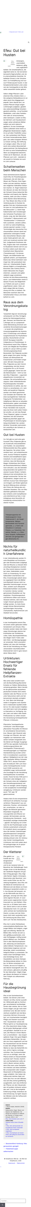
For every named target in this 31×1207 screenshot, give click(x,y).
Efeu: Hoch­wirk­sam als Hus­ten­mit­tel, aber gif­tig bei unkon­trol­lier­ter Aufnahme (15, 1134)
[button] (28, 42)
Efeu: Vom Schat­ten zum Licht (14, 1119)
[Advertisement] (15, 15)
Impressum (11, 1163)
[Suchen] (2, 1205)
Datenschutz (21, 1163)
